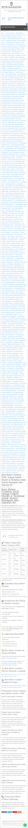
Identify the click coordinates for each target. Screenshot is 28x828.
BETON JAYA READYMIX (18, 821)
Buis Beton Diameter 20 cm (7, 674)
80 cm (6, 676)
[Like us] (24, 29)
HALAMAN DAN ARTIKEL (8, 27)
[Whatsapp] (25, 825)
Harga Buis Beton (19, 535)
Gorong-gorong (17, 685)
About (19, 824)
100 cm (10, 676)
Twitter (10, 812)
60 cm (2, 676)
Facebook (4, 812)
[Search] (26, 24)
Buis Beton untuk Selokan (7, 685)
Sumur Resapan (7, 687)
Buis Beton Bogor (12, 663)
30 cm (16, 674)
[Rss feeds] (26, 29)
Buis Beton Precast (13, 537)
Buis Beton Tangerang (11, 665)
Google (15, 812)
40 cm (20, 674)
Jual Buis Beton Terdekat (11, 658)
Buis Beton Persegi (16, 687)
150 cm (15, 676)
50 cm (24, 674)
